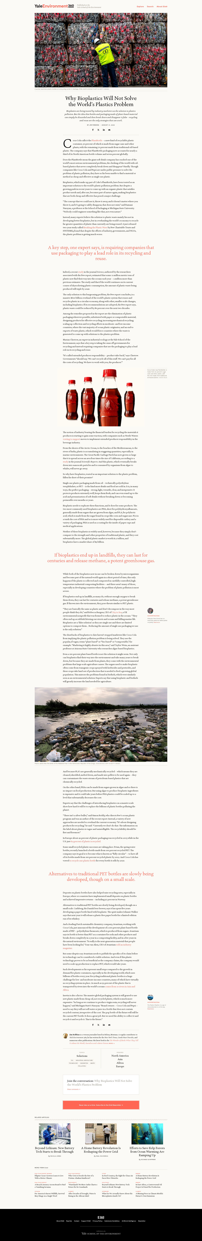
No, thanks (101, 634)
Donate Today (101, 629)
